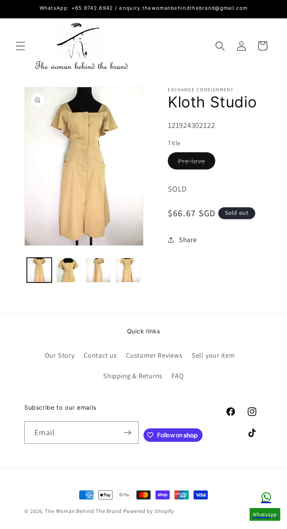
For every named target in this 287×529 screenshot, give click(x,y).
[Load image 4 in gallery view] (127, 270)
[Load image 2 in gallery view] (68, 270)
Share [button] (188, 239)
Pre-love (196, 162)
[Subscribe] (127, 432)
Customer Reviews (154, 355)
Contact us (100, 355)
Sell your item (213, 355)
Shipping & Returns (133, 375)
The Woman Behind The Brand (83, 510)
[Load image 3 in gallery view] (98, 270)
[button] (20, 45)
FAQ (177, 375)
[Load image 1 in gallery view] (39, 270)
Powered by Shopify (148, 510)
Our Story (60, 355)
